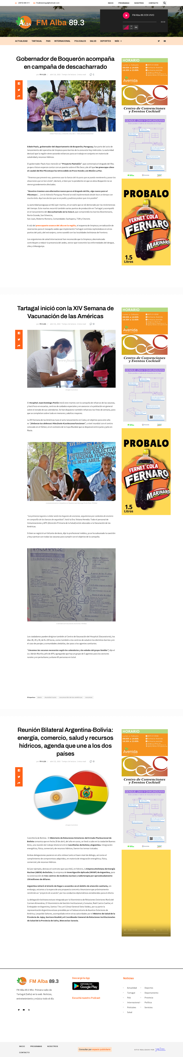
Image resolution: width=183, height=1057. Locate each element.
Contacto (153, 3)
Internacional (62, 41)
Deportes (105, 41)
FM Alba (43, 74)
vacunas (88, 697)
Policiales (80, 41)
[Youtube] (165, 41)
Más (117, 41)
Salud (93, 41)
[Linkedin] (29, 1010)
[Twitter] (159, 41)
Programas (123, 3)
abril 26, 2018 (55, 74)
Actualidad (21, 41)
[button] (165, 3)
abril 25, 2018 (55, 324)
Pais (48, 41)
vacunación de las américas (70, 697)
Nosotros (139, 3)
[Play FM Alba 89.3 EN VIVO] (126, 15)
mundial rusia (50, 697)
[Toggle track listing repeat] (136, 27)
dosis (40, 697)
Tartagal (37, 41)
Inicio (110, 3)
